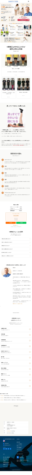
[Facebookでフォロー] (4, 449)
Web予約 (10, 222)
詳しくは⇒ (23, 95)
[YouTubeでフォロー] (6, 449)
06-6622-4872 (19, 226)
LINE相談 (21, 222)
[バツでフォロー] (10, 449)
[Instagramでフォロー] (8, 449)
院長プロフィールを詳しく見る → (18, 303)
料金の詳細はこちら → (16, 225)
